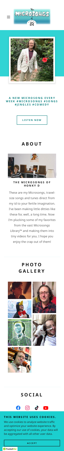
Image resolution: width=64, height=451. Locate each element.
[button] (9, 17)
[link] (32, 17)
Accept (32, 443)
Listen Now (32, 120)
